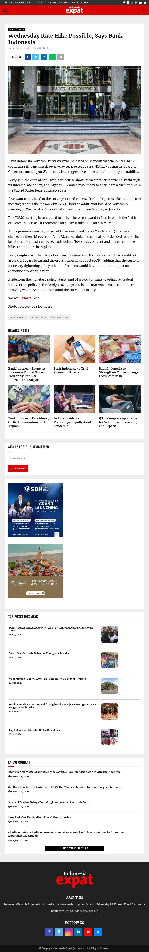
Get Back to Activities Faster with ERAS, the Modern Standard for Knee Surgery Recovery (64, 787)
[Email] (98, 932)
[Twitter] (59, 932)
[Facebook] (49, 932)
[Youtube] (88, 932)
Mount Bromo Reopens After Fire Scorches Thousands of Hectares (47, 679)
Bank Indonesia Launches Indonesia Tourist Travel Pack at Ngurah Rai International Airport (27, 374)
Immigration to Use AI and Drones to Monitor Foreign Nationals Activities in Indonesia (64, 772)
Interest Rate (38, 317)
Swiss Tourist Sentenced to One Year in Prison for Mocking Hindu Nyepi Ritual (51, 629)
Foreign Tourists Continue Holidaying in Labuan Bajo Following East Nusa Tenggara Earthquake (52, 706)
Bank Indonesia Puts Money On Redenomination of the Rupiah (28, 422)
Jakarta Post (29, 298)
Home (40, 2)
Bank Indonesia (18, 317)
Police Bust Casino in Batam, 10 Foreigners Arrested (39, 653)
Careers (85, 2)
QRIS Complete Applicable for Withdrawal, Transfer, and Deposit (118, 422)
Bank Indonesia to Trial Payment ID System (71, 370)
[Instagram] (69, 932)
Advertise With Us (68, 2)
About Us (51, 2)
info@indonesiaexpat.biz (82, 911)
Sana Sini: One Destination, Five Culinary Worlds (39, 817)
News (21, 29)
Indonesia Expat (20, 48)
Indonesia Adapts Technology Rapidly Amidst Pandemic (74, 422)
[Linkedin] (78, 932)
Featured (13, 29)
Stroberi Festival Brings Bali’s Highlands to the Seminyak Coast (49, 802)
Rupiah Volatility (60, 317)
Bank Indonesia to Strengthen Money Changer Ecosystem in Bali (119, 372)
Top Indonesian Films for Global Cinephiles (34, 730)
